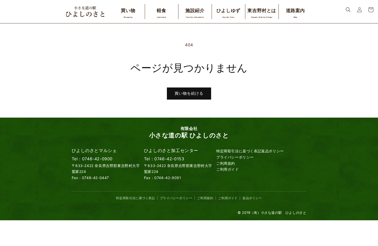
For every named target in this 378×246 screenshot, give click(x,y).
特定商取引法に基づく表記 (238, 151)
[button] (348, 9)
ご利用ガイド (227, 169)
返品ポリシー (272, 151)
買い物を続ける (189, 93)
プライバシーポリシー (235, 157)
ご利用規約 (225, 163)
